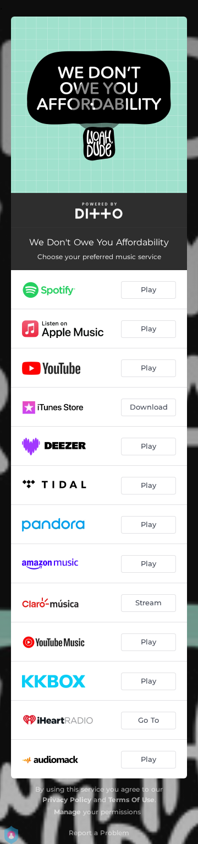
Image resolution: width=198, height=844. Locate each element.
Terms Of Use (131, 799)
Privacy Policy (66, 799)
